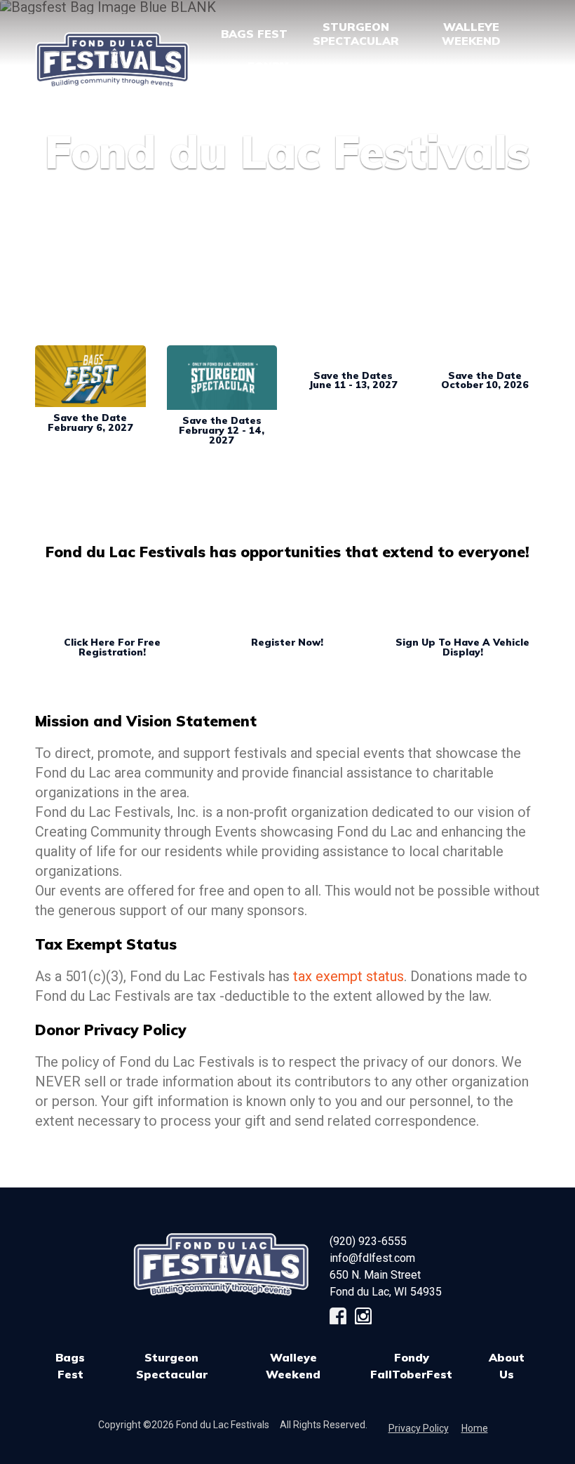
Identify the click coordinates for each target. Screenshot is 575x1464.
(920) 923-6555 (368, 1241)
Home (474, 1428)
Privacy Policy (418, 1428)
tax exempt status (348, 976)
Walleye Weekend (293, 1365)
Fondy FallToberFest (411, 1365)
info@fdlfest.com (372, 1258)
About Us (507, 1365)
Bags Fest (254, 34)
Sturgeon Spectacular (172, 1365)
